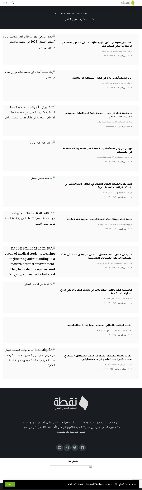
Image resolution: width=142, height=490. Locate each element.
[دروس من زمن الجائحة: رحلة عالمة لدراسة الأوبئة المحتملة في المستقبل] (29, 155)
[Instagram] (67, 447)
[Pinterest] (59, 447)
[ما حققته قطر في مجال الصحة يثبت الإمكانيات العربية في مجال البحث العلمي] (29, 120)
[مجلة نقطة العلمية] (128, 3)
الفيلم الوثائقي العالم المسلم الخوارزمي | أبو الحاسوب (99, 325)
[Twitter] (74, 447)
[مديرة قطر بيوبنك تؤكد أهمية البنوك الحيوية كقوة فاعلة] (29, 226)
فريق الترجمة (122, 56)
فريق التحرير (122, 126)
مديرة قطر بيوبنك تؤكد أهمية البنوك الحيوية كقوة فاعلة (99, 219)
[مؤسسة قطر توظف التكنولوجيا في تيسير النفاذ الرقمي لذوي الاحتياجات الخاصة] (29, 297)
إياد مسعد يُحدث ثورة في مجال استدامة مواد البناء (102, 78)
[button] (10, 484)
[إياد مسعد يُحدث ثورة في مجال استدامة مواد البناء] (29, 85)
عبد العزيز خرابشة (120, 369)
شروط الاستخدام (75, 484)
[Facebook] (82, 447)
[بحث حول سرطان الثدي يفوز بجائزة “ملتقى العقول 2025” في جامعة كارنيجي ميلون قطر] (29, 49)
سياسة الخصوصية (93, 484)
